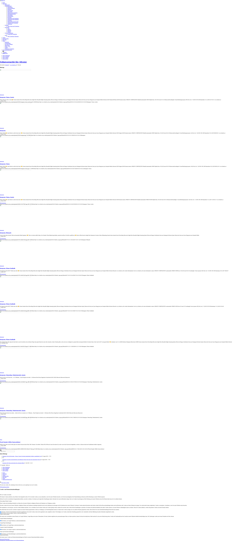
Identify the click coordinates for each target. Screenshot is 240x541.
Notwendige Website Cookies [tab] (6, 501)
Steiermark (7, 27)
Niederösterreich (8, 6)
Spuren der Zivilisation (9, 48)
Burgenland (7, 4)
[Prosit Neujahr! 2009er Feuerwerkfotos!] (15, 418)
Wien (6, 35)
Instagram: (3, 130)
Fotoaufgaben (7, 43)
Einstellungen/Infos (5, 487)
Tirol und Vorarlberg (9, 33)
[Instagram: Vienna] (15, 136)
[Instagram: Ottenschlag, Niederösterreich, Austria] (15, 347)
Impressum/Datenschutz (4, 539)
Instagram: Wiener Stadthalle (7, 268)
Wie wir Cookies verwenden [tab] (5, 494)
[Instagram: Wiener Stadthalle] (15, 241)
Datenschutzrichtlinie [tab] (4, 535)
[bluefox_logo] (2, 0)
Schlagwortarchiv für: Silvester (13, 62)
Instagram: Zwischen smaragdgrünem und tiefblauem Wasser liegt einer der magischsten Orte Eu (21, 459)
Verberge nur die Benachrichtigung (17, 540)
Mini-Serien (7, 45)
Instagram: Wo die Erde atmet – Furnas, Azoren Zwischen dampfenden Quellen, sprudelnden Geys (22, 456)
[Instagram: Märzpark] (15, 205)
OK (1, 487)
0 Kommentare (3, 203)
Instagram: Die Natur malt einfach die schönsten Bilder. (13, 463)
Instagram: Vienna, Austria (7, 97)
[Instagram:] (15, 103)
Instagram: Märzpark (5, 232)
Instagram (7, 42)
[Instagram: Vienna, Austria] (15, 70)
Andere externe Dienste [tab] (4, 514)
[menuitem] (121, 2)
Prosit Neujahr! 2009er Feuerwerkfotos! (10, 442)
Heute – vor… (8, 46)
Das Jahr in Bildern (9, 44)
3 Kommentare (3, 447)
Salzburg (6, 25)
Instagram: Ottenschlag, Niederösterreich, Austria (12, 375)
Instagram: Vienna (5, 164)
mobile (6, 47)
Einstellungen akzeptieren (5, 540)
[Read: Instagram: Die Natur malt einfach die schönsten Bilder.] (3, 461)
